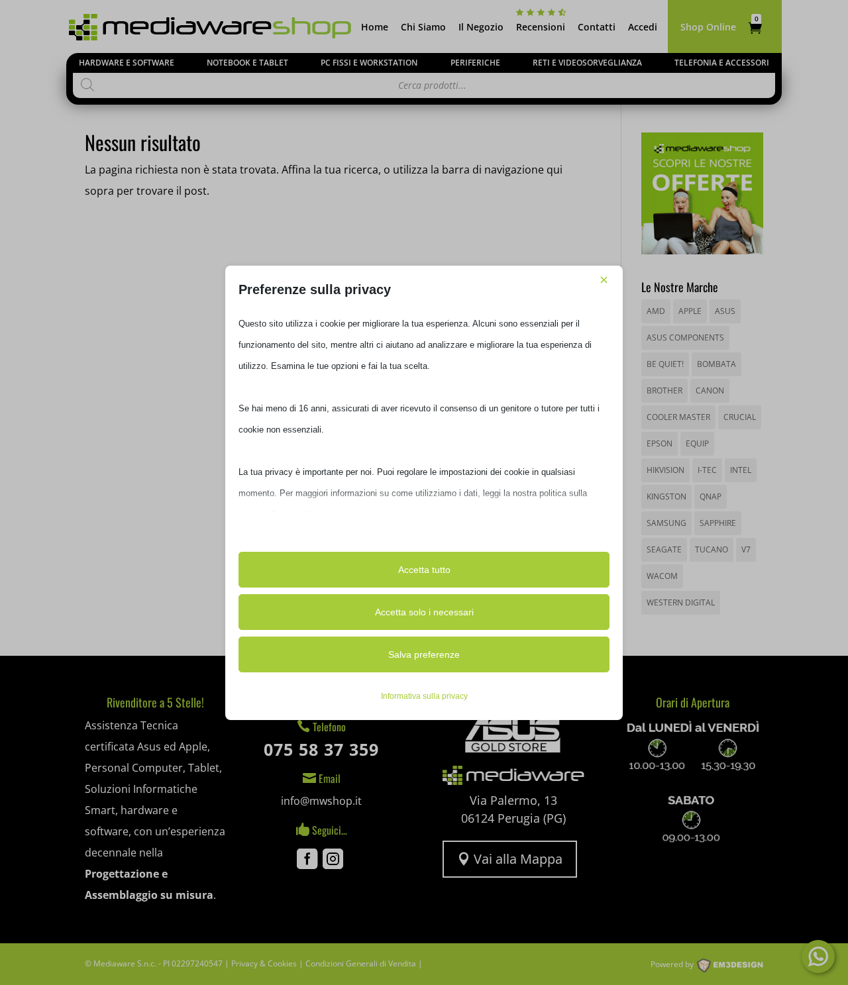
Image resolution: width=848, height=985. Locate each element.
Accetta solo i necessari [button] (424, 612)
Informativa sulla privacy (424, 696)
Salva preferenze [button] (424, 654)
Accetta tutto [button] (424, 569)
